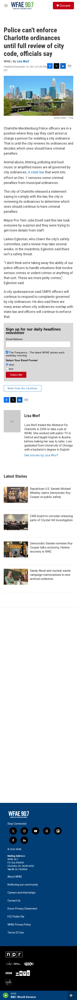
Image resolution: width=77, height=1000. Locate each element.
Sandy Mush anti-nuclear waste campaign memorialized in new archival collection (50, 575)
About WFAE (14, 876)
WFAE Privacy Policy (19, 924)
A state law (36, 172)
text (10, 368)
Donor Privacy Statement (22, 908)
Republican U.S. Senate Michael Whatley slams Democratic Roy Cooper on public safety (50, 493)
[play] (5, 995)
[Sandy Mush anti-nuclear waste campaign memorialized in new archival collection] (16, 577)
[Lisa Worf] (12, 421)
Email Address (14, 339)
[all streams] (72, 995)
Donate (65, 5)
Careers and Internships (21, 892)
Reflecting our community (22, 884)
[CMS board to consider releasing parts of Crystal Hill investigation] (16, 522)
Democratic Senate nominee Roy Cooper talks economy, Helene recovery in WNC (51, 547)
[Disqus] (38, 657)
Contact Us (13, 900)
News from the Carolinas (22, 388)
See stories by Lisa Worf (41, 455)
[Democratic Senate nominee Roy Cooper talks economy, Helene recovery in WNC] (16, 549)
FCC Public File (15, 916)
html (11, 364)
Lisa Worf (23, 61)
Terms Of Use (15, 932)
